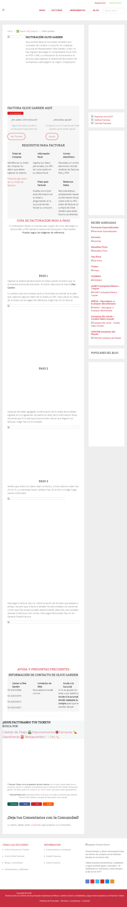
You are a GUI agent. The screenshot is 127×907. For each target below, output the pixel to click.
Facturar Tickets (9, 893)
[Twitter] (97, 881)
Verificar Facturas (102, 120)
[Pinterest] (92, 881)
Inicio (42, 10)
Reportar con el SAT (104, 116)
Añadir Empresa (53, 856)
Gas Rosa (96, 256)
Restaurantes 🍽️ (37, 736)
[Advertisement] (43, 86)
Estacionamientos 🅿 (45, 732)
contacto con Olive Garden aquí (42, 789)
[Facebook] (87, 881)
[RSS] (112, 881)
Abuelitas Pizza (99, 247)
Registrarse (100, 3)
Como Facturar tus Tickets (17, 849)
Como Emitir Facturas (14, 856)
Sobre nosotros (53, 863)
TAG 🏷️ (54, 737)
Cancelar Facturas (103, 123)
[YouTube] (102, 881)
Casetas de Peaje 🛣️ (17, 732)
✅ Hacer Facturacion (27, 31)
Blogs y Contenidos (14, 863)
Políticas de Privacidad (49, 901)
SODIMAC (96, 276)
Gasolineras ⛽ (13, 736)
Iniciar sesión (115, 3)
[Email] (107, 881)
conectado (36, 824)
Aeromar (96, 237)
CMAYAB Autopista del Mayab (103, 332)
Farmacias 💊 (68, 732)
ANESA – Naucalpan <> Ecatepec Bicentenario (103, 302)
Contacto (86, 901)
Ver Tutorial (16, 136)
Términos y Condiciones (70, 901)
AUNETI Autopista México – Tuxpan (105, 287)
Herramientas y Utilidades (17, 869)
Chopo (94, 266)
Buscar (122, 10)
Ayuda (52, 136)
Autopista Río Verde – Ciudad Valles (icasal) (102, 317)
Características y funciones (58, 849)
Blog (96, 10)
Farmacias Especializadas (105, 227)
